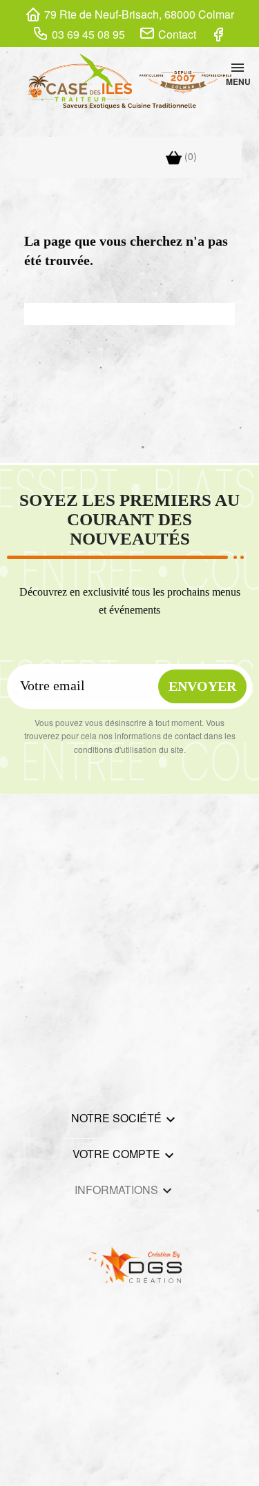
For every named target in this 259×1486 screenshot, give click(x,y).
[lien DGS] (130, 1262)
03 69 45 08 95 (88, 34)
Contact (177, 34)
